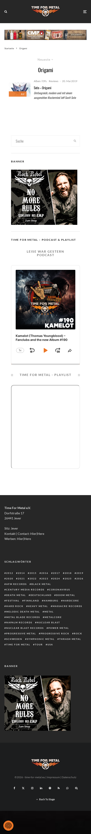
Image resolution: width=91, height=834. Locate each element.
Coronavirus (59, 589)
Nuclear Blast (48, 622)
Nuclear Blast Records (25, 628)
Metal (49, 611)
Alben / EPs (40, 81)
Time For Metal (18, 644)
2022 (33, 578)
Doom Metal (65, 595)
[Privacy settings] (8, 826)
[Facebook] (14, 788)
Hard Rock (14, 606)
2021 (21, 578)
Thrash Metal (70, 639)
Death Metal (16, 595)
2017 (56, 573)
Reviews (53, 81)
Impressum (53, 777)
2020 (9, 578)
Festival (12, 600)
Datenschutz (69, 777)
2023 (44, 578)
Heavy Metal (38, 606)
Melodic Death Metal (23, 611)
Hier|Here (37, 533)
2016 (44, 573)
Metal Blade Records (23, 617)
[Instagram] (32, 788)
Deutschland (40, 595)
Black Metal (41, 584)
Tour (39, 644)
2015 (33, 573)
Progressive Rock (55, 633)
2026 (79, 578)
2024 (56, 578)
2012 (9, 573)
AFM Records (16, 584)
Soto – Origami (42, 88)
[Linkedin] (41, 788)
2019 (79, 573)
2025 (68, 578)
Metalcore (53, 617)
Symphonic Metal (41, 639)
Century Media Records (25, 589)
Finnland (31, 600)
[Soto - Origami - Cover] (19, 89)
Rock (78, 633)
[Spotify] (50, 788)
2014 (21, 573)
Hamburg (51, 600)
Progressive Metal (21, 633)
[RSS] (58, 788)
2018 (68, 573)
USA (50, 644)
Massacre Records (67, 606)
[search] (75, 141)
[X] (23, 788)
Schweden (14, 639)
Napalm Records (19, 622)
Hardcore (71, 600)
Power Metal (58, 628)
